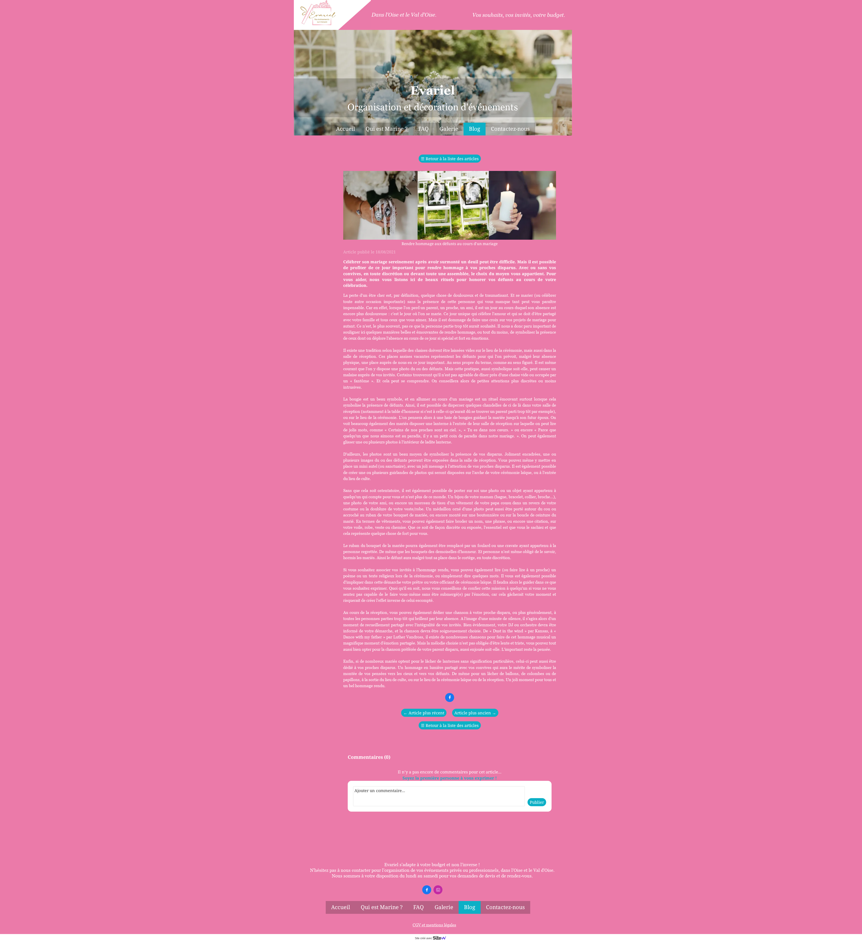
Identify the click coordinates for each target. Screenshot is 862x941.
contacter (361, 870)
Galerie (449, 128)
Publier (537, 802)
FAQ (423, 128)
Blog (474, 128)
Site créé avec (424, 938)
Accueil (345, 128)
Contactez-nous (510, 128)
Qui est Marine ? (386, 128)
